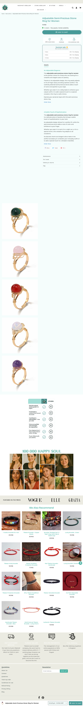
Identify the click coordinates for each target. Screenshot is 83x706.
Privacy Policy (6, 689)
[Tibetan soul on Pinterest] (43, 698)
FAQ (44, 166)
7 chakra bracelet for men (11, 532)
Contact (4, 673)
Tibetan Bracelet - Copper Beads (31, 533)
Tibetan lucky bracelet (11, 563)
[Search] (72, 7)
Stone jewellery (40, 5)
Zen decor (40, 9)
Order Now (47, 102)
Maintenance (47, 156)
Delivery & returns (48, 162)
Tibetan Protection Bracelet (11, 593)
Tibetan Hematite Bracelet (52, 593)
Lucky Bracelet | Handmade (72, 563)
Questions (5, 676)
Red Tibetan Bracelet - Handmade (52, 564)
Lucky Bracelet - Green (72, 532)
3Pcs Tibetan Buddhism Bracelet (31, 593)
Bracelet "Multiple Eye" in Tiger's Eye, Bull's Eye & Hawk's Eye (51, 534)
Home (3, 13)
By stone (52, 5)
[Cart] (80, 7)
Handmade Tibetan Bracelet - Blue (11, 623)
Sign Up (64, 671)
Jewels (61, 5)
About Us (4, 670)
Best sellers (8, 13)
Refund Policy (6, 685)
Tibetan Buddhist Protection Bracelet (31, 564)
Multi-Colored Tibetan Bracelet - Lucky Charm (31, 623)
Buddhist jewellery (24, 5)
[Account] (76, 7)
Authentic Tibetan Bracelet (51, 622)
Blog (3, 692)
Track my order (6, 679)
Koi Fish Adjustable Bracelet (72, 593)
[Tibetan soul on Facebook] (39, 698)
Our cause (46, 159)
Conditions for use (7, 682)
